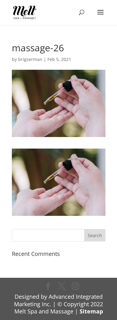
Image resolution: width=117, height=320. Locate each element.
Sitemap (91, 311)
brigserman (30, 59)
